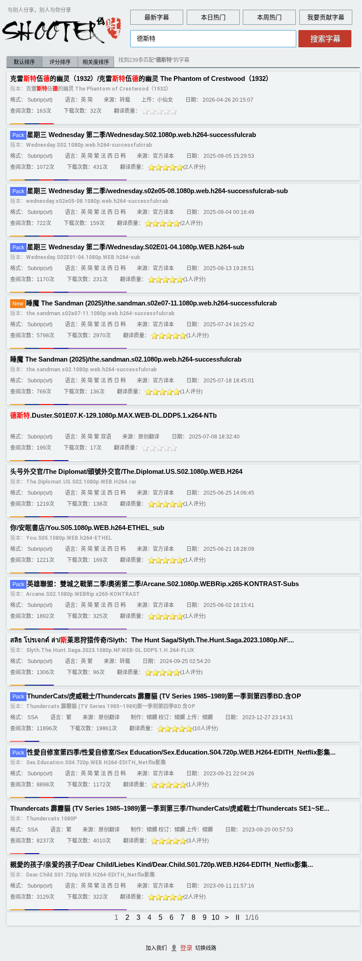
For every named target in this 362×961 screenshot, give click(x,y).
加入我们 (156, 948)
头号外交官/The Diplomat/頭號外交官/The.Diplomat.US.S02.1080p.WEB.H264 (126, 471)
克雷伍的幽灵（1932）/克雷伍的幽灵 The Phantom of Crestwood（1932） (141, 78)
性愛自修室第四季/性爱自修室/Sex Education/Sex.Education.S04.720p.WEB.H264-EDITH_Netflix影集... (181, 752)
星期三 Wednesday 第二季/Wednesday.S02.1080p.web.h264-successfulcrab (141, 134)
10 (215, 917)
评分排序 (60, 62)
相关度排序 (96, 62)
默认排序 (24, 62)
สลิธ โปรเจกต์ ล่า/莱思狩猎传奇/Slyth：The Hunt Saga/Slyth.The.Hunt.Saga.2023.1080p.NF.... (152, 640)
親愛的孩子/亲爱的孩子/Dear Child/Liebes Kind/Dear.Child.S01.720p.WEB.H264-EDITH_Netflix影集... (161, 864)
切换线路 (205, 948)
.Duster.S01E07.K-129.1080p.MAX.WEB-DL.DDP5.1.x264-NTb (113, 415)
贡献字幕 (332, 17)
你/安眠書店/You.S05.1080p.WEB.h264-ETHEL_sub (87, 527)
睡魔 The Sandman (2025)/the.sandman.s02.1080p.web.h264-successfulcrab (125, 359)
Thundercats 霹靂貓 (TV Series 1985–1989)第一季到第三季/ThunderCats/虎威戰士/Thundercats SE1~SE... (169, 808)
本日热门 (213, 17)
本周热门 (269, 17)
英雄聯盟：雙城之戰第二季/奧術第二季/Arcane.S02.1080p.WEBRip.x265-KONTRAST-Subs (163, 583)
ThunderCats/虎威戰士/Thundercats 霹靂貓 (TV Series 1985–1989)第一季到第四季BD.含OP (164, 696)
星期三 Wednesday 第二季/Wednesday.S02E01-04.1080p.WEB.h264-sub (135, 247)
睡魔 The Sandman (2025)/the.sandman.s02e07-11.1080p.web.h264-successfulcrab (151, 303)
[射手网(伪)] (62, 29)
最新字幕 (156, 17)
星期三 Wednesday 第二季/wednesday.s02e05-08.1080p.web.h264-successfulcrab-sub (157, 190)
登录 (186, 947)
